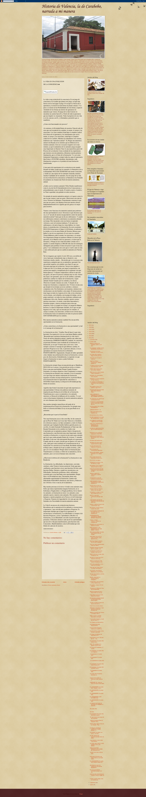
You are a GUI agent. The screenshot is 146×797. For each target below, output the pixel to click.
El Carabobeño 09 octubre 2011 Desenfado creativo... (97, 714)
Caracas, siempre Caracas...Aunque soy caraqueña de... (95, 521)
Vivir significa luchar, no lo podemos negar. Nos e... (96, 387)
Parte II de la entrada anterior (96, 605)
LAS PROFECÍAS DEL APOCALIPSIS (95, 625)
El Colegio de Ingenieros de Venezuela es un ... (96, 635)
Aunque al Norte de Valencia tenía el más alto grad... (96, 489)
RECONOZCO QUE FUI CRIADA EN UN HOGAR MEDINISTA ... (96, 766)
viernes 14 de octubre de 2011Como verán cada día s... (96, 679)
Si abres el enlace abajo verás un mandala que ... (96, 779)
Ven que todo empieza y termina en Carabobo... (97, 574)
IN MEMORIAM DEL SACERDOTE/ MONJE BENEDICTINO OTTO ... (96, 516)
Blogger (81, 794)
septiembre (92, 782)
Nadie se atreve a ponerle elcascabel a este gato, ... (96, 616)
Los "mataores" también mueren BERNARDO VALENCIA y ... (97, 348)
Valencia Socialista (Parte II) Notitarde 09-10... (96, 721)
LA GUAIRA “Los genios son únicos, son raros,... (96, 733)
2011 (90, 337)
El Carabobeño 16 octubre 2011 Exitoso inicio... (97, 641)
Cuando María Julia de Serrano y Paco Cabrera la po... (96, 582)
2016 (90, 327)
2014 (90, 331)
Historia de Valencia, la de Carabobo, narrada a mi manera (72, 9)
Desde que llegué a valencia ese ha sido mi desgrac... (96, 541)
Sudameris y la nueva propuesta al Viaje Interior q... (97, 379)
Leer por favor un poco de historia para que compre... (96, 486)
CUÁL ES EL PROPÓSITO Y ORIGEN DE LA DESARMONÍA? (96, 425)
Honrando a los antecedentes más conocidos (96, 376)
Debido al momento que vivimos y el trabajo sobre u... (97, 613)
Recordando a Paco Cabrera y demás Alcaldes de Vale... (96, 466)
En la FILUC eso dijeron (95, 460)
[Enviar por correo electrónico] (67, 532)
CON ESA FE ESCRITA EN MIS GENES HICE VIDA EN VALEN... (97, 437)
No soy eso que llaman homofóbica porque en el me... (96, 771)
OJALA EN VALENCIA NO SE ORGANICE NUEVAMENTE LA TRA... (96, 470)
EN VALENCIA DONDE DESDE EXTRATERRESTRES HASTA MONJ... (97, 599)
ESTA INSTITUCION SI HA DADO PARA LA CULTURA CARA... (96, 758)
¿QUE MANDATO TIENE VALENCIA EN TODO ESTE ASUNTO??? (97, 482)
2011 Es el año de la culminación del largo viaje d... (96, 496)
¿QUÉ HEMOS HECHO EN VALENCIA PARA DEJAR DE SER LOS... (97, 501)
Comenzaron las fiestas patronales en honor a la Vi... (97, 352)
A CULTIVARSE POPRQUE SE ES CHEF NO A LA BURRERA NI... (97, 512)
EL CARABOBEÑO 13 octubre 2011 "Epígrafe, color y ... (96, 687)
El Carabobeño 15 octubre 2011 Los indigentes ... (97, 651)
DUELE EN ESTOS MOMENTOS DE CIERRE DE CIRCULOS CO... (96, 749)
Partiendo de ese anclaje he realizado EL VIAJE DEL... (96, 433)
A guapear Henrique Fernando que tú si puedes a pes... (96, 548)
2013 (90, 333)
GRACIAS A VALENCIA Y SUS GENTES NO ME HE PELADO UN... (97, 609)
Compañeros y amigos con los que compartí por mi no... (96, 493)
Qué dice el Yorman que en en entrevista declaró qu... (96, 558)
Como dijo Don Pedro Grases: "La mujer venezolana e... (96, 568)
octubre (92, 341)
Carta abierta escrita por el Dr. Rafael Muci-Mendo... (96, 595)
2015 (90, 329)
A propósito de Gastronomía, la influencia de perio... (97, 525)
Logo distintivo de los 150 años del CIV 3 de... (97, 638)
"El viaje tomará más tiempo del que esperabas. (97, 718)
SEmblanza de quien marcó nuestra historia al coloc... (96, 443)
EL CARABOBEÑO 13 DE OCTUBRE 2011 (95, 697)
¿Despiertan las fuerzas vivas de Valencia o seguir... (96, 463)
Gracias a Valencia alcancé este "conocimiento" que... (97, 505)
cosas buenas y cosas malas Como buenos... (96, 741)
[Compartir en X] (70, 532)
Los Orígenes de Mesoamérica (96, 622)
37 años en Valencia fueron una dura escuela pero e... (97, 603)
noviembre (92, 339)
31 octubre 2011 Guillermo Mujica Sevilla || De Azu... (96, 355)
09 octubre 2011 (93, 708)
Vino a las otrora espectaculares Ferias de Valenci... (97, 545)
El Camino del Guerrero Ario (96, 440)
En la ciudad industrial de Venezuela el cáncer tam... (96, 457)
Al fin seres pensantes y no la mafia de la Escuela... (96, 565)
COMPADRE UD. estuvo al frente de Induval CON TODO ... (97, 683)
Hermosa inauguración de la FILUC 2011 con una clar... (96, 592)
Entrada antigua (79, 582)
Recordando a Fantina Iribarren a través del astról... (96, 508)
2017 (90, 325)
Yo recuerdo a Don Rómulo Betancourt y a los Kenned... (97, 571)
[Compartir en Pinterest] (73, 532)
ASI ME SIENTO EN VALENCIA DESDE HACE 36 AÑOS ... (97, 737)
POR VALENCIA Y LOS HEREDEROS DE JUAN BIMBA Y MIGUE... (96, 529)
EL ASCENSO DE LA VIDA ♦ (96, 415)
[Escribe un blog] (68, 532)
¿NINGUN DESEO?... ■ (95, 409)
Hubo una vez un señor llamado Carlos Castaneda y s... (97, 373)
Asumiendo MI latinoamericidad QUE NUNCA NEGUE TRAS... (97, 391)
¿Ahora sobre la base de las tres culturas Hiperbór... (96, 369)
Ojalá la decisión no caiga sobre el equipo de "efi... (97, 555)
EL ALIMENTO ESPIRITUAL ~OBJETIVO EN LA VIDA (96, 421)
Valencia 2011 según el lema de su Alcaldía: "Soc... (97, 724)
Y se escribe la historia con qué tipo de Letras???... (97, 619)
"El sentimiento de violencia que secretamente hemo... (97, 399)
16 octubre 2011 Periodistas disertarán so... (96, 674)
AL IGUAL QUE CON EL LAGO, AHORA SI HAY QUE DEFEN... (97, 744)
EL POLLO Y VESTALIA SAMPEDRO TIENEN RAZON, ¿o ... (95, 729)
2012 (90, 335)
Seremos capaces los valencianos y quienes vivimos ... (95, 474)
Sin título (92, 711)
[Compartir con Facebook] (71, 532)
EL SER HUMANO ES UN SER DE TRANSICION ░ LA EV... (97, 418)
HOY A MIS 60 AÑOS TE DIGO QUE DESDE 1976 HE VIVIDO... (97, 533)
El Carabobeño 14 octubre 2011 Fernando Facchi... (97, 668)
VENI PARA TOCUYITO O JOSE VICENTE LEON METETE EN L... (96, 537)
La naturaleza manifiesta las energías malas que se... (96, 551)
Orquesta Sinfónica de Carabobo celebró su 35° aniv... (96, 344)
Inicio (64, 582)
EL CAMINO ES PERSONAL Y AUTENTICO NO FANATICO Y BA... (97, 383)
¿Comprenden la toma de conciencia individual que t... (97, 478)
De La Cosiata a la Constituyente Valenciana (96, 450)
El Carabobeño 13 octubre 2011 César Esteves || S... (97, 664)
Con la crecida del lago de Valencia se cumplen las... (96, 628)
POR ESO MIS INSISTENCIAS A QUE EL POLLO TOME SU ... (97, 775)
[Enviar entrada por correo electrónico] (64, 532)
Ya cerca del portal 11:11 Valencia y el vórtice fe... (96, 446)
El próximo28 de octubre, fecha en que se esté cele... (97, 631)
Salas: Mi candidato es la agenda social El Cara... (96, 645)
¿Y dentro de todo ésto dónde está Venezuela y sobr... (96, 366)
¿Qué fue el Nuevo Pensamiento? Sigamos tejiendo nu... (96, 362)
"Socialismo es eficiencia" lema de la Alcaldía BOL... (97, 589)
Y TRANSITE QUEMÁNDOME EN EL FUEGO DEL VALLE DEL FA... (96, 403)
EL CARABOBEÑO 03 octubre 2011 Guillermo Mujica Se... (96, 762)
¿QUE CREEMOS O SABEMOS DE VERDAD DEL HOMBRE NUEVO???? (96, 395)
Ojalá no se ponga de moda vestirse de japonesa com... (96, 561)
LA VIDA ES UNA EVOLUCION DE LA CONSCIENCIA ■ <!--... (97, 429)
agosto (91, 784)
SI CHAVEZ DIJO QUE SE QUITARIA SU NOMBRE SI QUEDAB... (96, 704)
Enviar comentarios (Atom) (54, 585)
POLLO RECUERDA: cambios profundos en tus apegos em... (96, 453)
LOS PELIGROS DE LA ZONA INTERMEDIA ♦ (96, 407)
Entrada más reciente (48, 582)
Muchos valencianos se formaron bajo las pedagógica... (95, 578)
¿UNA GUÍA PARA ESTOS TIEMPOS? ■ (96, 412)
